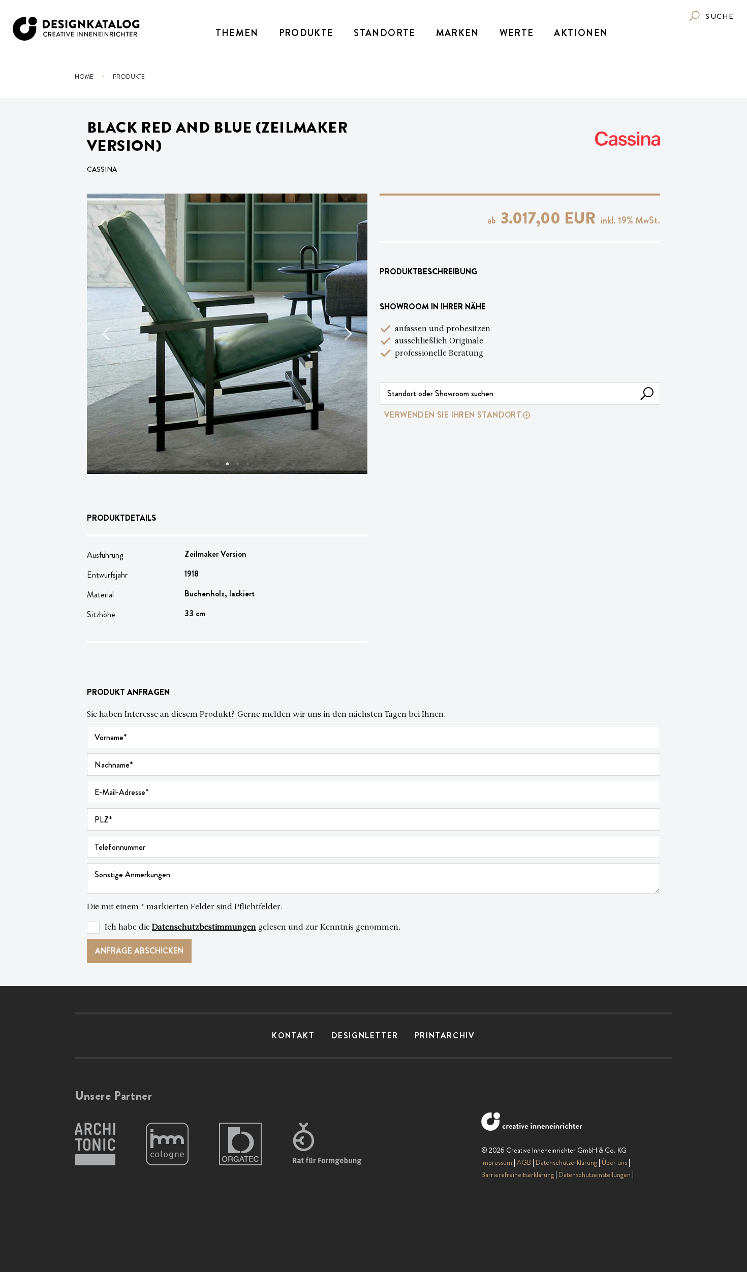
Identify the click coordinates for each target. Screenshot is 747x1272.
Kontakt (293, 1035)
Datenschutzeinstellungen (594, 1174)
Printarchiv (445, 1035)
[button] (647, 394)
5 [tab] (247, 464)
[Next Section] (347, 334)
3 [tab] (227, 464)
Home (84, 76)
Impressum (496, 1162)
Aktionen (581, 33)
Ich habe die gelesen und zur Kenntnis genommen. (253, 928)
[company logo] (77, 29)
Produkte (306, 33)
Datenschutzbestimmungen (204, 928)
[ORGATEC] (240, 1144)
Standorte (384, 33)
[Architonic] (95, 1144)
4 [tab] (237, 464)
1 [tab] (207, 464)
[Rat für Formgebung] (328, 1144)
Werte (517, 33)
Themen (237, 33)
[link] (711, 16)
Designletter (364, 1035)
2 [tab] (217, 464)
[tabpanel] (227, 334)
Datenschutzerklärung (566, 1162)
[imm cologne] (167, 1144)
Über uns (614, 1162)
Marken (457, 33)
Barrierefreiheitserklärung (517, 1174)
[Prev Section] (107, 334)
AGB (524, 1162)
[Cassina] (627, 139)
